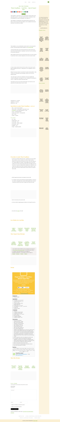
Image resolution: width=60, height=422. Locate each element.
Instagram (17, 253)
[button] (22, 284)
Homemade (14, 110)
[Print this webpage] (22, 11)
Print (20, 287)
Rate (28, 287)
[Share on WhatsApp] (24, 11)
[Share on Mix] (21, 11)
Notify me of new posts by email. (16, 406)
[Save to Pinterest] (11, 11)
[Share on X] (14, 11)
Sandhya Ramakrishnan (24, 293)
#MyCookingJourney (19, 355)
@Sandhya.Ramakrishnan (23, 354)
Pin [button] (23, 287)
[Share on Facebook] (12, 11)
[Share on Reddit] (17, 11)
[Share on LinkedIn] (16, 11)
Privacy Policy (35, 420)
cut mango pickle (30, 47)
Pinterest (22, 253)
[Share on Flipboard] (19, 11)
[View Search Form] (48, 2)
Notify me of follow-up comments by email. (18, 404)
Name (12, 402)
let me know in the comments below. (19, 250)
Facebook (13, 253)
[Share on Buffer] (25, 11)
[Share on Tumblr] (27, 11)
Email (21, 402)
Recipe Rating (13, 386)
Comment (13, 390)
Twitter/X (25, 253)
